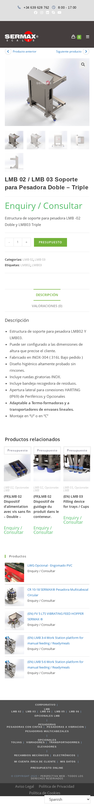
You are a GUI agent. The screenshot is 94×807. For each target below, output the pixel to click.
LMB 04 (45, 711)
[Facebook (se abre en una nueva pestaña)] (36, 12)
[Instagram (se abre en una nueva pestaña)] (42, 12)
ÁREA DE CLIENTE (43, 761)
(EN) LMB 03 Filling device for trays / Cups (76, 501)
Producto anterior (24, 51)
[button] (83, 64)
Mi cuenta (21, 761)
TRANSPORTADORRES (64, 742)
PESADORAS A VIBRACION (65, 727)
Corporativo (45, 704)
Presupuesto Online (47, 768)
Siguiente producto (68, 51)
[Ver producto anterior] (8, 51)
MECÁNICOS (40, 755)
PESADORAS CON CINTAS (24, 727)
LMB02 (25, 265)
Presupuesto (17, 450)
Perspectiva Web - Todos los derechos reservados (57, 777)
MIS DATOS (68, 761)
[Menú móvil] (85, 36)
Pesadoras (47, 724)
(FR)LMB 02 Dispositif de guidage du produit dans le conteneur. (46, 506)
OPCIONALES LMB (47, 715)
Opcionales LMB (16, 488)
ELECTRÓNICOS (64, 755)
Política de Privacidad (56, 786)
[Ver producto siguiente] (86, 51)
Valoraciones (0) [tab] (47, 306)
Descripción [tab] (47, 295)
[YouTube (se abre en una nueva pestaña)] (58, 12)
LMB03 (37, 265)
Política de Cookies (44, 792)
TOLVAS (16, 742)
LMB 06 (74, 711)
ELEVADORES (47, 746)
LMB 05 (60, 711)
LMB (47, 709)
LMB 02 (28, 259)
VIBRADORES (35, 742)
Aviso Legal (24, 786)
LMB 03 (40, 259)
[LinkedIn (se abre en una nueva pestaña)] (47, 12)
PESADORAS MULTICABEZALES (47, 731)
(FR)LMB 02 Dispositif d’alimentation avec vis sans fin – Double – (17, 506)
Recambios (22, 755)
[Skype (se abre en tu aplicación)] (53, 12)
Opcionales (47, 740)
